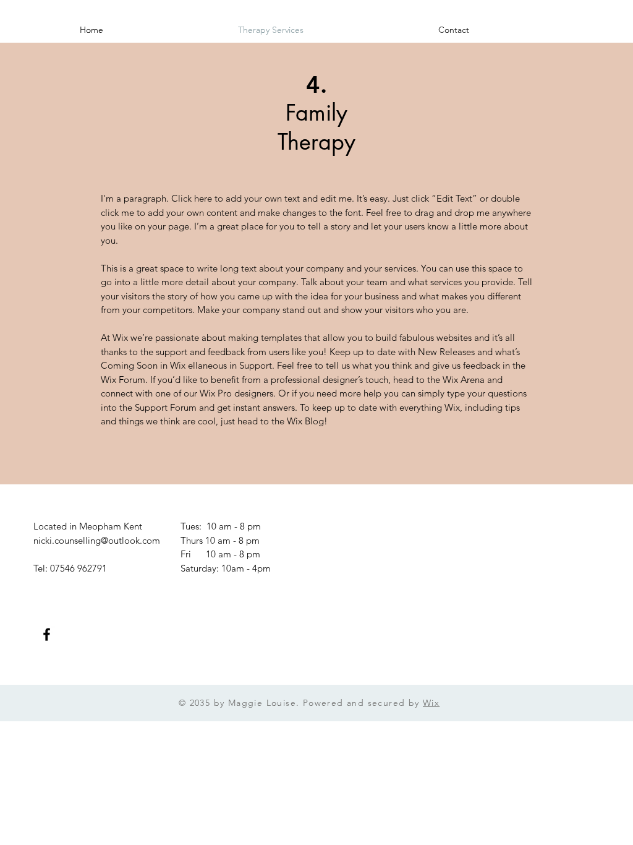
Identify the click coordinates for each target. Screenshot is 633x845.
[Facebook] (46, 634)
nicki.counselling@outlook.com (96, 540)
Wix (431, 702)
